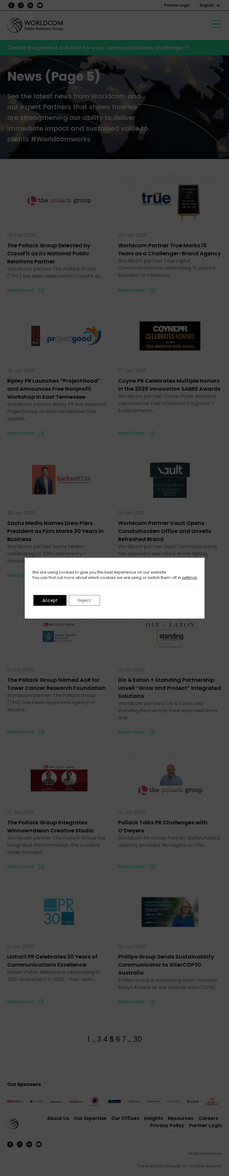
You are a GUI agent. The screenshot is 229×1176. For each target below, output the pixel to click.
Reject (84, 600)
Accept (50, 600)
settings (189, 577)
